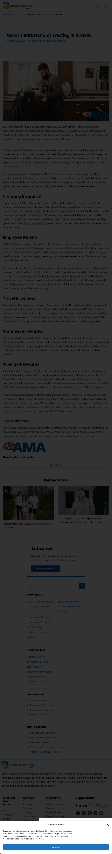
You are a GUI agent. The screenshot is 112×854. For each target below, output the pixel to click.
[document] (56, 427)
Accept (56, 847)
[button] (107, 824)
